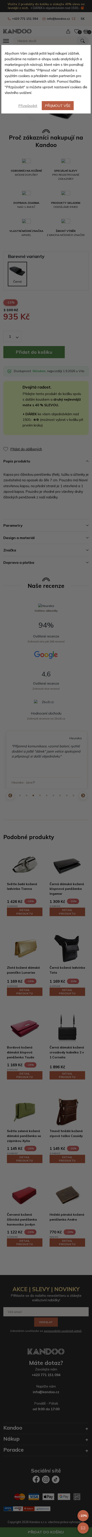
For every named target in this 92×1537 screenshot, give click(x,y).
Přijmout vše (58, 105)
